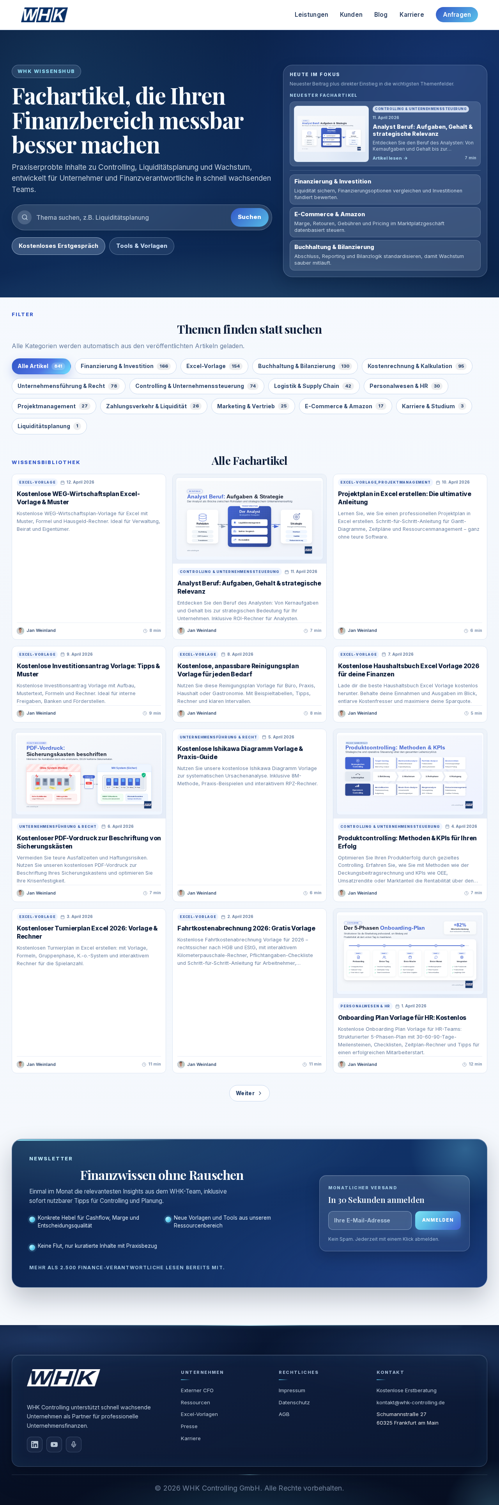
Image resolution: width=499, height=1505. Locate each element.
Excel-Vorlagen (199, 1414)
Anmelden (438, 1220)
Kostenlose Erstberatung (407, 1390)
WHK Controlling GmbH (221, 1488)
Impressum (292, 1390)
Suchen (250, 217)
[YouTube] (54, 1444)
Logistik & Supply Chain (312, 385)
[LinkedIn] (34, 1444)
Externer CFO (197, 1390)
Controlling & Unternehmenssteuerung (195, 385)
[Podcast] (73, 1444)
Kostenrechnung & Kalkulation (416, 366)
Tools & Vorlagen (141, 245)
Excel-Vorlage (213, 366)
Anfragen (457, 14)
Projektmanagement (53, 406)
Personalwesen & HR (405, 385)
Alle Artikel (40, 366)
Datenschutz (294, 1402)
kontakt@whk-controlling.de (411, 1402)
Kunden (351, 14)
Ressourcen (195, 1402)
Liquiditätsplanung (48, 426)
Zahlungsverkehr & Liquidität (152, 406)
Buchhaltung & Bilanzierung (303, 366)
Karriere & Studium (433, 406)
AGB (284, 1414)
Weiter (245, 1093)
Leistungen (312, 14)
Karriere (412, 14)
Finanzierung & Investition (124, 366)
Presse (189, 1426)
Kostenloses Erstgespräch (58, 245)
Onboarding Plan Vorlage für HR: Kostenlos (402, 1017)
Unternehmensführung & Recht (67, 385)
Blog (381, 14)
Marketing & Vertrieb (252, 406)
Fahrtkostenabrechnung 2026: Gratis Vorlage (246, 928)
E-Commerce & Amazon (344, 406)
